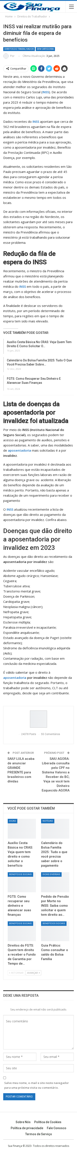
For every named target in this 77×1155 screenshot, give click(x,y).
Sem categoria (45, 49)
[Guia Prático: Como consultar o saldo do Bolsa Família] (55, 931)
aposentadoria (14, 677)
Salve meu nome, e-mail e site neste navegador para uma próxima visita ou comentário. (36, 1085)
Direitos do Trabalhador (19, 49)
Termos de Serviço (38, 1134)
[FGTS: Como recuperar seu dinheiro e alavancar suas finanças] (22, 882)
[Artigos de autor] (38, 719)
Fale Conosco (56, 1128)
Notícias (48, 821)
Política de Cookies (47, 1122)
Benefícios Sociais (20, 874)
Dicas (12, 821)
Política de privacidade (27, 1128)
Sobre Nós (23, 1122)
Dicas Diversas (51, 874)
